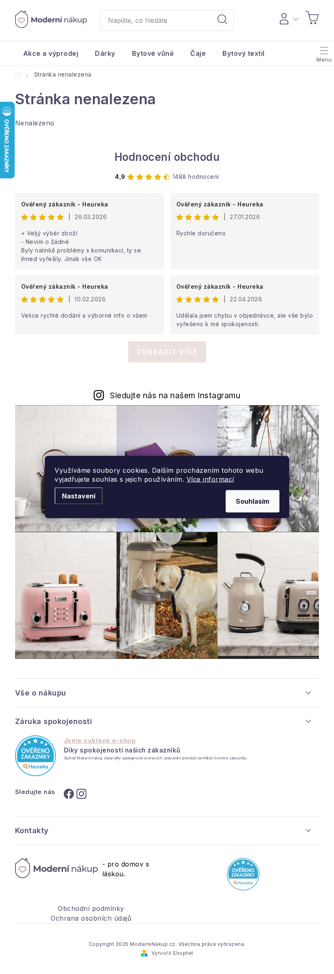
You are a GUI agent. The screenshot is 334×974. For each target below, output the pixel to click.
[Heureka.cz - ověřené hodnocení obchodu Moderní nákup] (35, 755)
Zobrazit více (167, 352)
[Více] (323, 51)
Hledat (222, 20)
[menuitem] (51, 53)
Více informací (210, 479)
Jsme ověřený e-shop (100, 740)
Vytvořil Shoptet (172, 953)
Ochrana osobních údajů (91, 918)
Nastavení (78, 496)
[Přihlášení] (288, 17)
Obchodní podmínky (91, 908)
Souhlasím (252, 501)
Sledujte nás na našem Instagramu (175, 395)
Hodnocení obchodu (167, 157)
